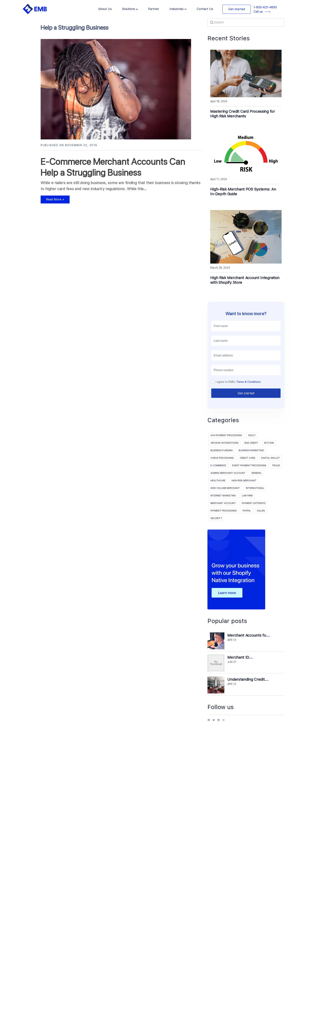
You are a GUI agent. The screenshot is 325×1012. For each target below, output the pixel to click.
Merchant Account (223, 503)
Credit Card (247, 458)
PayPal (247, 510)
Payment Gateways (254, 503)
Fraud (276, 465)
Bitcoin (269, 443)
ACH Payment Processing (226, 435)
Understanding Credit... (247, 679)
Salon (261, 510)
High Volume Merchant (225, 488)
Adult (252, 435)
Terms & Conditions (248, 381)
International (255, 488)
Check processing (222, 458)
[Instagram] (223, 721)
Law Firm (247, 495)
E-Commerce (218, 465)
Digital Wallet (270, 458)
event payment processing (249, 465)
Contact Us (205, 9)
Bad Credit (251, 443)
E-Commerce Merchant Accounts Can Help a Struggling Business (113, 167)
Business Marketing (251, 450)
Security (216, 518)
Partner (153, 9)
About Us (105, 9)
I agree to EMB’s (238, 381)
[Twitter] (213, 721)
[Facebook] (208, 721)
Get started (236, 9)
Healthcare (218, 480)
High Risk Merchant (244, 480)
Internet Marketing (223, 495)
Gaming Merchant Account (227, 473)
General (256, 473)
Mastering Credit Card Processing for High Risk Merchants (242, 113)
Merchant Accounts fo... (248, 635)
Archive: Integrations (224, 443)
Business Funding (221, 450)
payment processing (223, 510)
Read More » (52, 200)
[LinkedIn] (218, 721)
